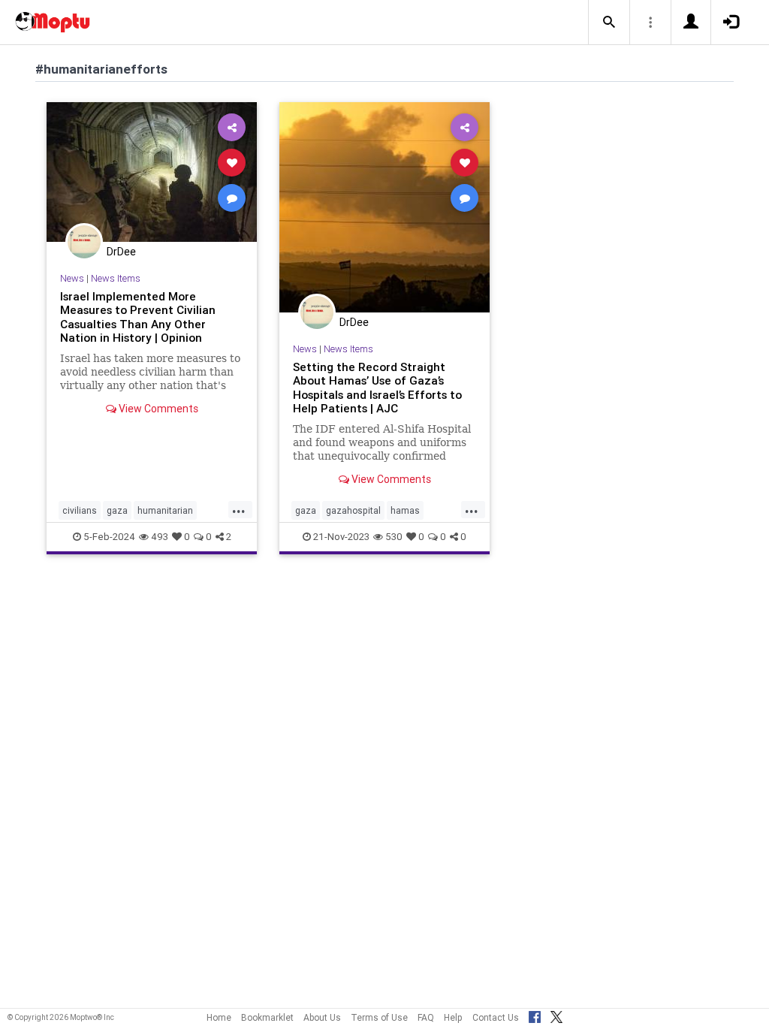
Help (453, 1017)
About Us (322, 1017)
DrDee (121, 251)
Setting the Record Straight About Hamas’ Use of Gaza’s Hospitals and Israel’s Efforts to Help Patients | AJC (377, 387)
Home (219, 1017)
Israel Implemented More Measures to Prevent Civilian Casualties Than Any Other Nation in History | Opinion (138, 317)
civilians (79, 510)
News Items (115, 278)
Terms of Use (379, 1017)
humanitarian (165, 510)
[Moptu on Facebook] (535, 1015)
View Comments (157, 408)
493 (159, 536)
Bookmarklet (267, 1017)
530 (394, 536)
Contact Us (495, 1017)
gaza (117, 510)
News (72, 278)
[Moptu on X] (556, 1015)
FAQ (426, 1017)
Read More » (152, 172)
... (239, 509)
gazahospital (353, 510)
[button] (609, 22)
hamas (405, 510)
